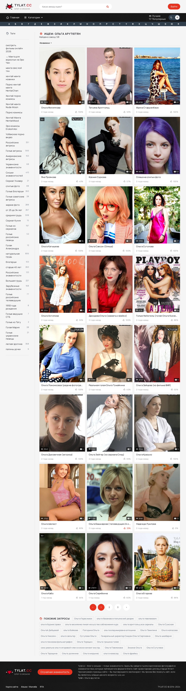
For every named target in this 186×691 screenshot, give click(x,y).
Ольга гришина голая (108, 641)
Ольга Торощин (84, 641)
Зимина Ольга (135, 647)
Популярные (159, 18)
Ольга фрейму (130, 653)
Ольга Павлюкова (114, 647)
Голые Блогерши (15, 191)
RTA (42, 686)
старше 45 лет (13, 267)
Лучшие (156, 15)
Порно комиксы (14, 112)
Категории (34, 17)
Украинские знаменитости (14, 166)
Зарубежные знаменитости (14, 287)
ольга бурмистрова (51, 624)
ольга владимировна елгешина (120, 630)
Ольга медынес (91, 653)
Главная (14, 17)
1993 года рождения (11, 307)
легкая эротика (14, 344)
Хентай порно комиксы (13, 97)
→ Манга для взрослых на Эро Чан (15, 59)
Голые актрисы (14, 150)
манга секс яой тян (14, 69)
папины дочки (13, 349)
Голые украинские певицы (12, 335)
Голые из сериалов (11, 227)
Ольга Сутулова (155, 647)
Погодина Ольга (91, 630)
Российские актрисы (12, 144)
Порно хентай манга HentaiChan (13, 87)
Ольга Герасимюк (83, 618)
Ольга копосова (169, 630)
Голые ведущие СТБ (14, 315)
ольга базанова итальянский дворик (115, 618)
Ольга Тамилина (148, 630)
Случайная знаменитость (55, 672)
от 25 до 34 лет (14, 210)
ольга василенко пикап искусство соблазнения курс (91, 624)
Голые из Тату (13, 322)
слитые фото (13, 186)
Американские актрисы (14, 158)
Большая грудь (14, 280)
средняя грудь (14, 215)
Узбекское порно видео (15, 136)
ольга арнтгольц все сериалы (138, 624)
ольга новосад (111, 653)
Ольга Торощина (49, 653)
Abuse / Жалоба (29, 686)
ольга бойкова (71, 630)
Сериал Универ (14, 180)
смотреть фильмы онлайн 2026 (14, 48)
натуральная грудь (13, 255)
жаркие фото (13, 204)
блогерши (11, 262)
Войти (174, 6)
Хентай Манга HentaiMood (13, 119)
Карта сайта (12, 686)
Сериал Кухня (13, 220)
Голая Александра (12, 247)
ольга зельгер (68, 636)
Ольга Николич (48, 636)
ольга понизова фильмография (56, 641)
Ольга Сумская (166, 624)
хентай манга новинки (13, 78)
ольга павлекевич (147, 618)
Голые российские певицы (12, 237)
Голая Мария (12, 327)
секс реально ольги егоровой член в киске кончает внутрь (70, 647)
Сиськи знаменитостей (14, 174)
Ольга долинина (70, 653)
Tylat (80, 678)
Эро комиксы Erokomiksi (13, 127)
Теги (12, 33)
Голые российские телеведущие (13, 297)
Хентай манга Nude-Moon (13, 106)
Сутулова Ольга (88, 636)
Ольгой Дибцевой (50, 630)
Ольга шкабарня (163, 636)
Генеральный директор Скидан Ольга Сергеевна (125, 636)
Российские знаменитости (14, 274)
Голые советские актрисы (15, 198)
